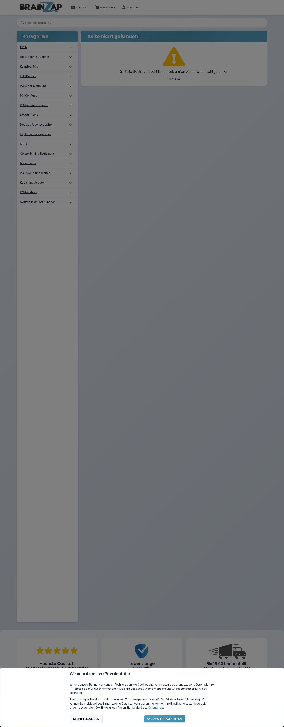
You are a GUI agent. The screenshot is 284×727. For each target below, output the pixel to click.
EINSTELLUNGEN (88, 718)
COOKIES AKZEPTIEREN (166, 718)
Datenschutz (156, 707)
